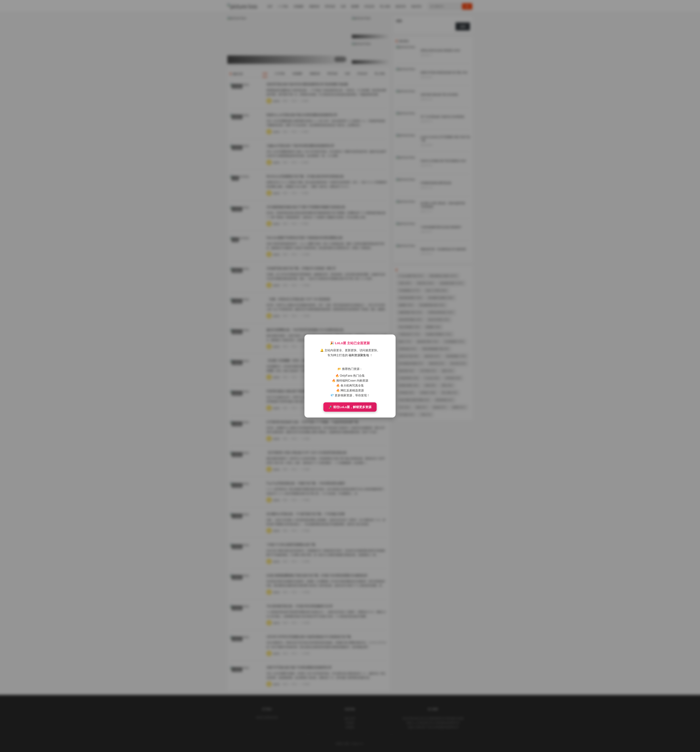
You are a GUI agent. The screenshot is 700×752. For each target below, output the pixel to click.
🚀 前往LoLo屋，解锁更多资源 (350, 407)
